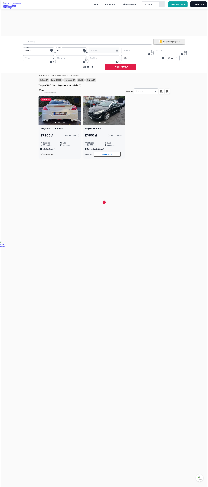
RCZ (68, 75)
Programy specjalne (171, 42)
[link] (71, 135)
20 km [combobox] (170, 58)
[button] (38, 50)
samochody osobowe (54, 75)
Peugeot (63, 75)
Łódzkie (72, 75)
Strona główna (43, 75)
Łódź (77, 75)
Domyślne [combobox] (139, 91)
